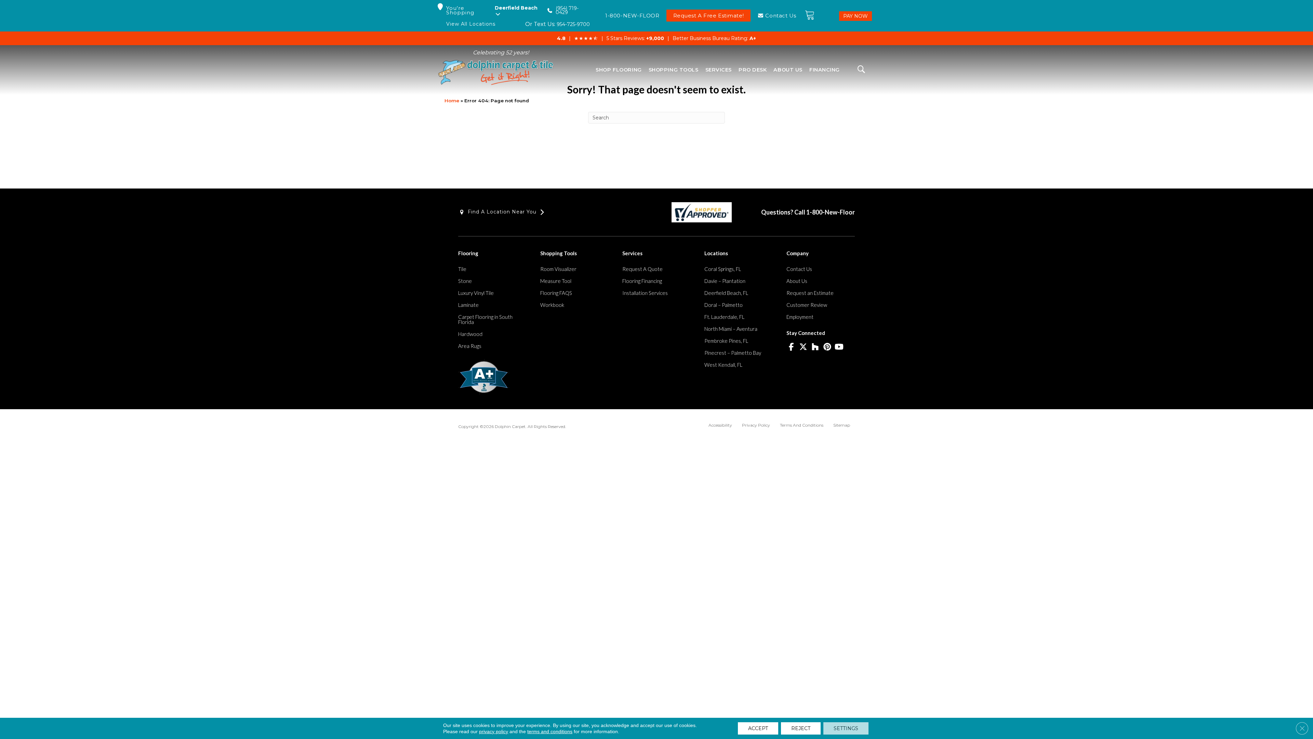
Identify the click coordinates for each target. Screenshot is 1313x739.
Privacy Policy (756, 425)
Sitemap (841, 425)
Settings (846, 728)
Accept (758, 728)
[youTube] (839, 347)
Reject (800, 728)
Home (452, 100)
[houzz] (815, 347)
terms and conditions (549, 731)
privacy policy (493, 731)
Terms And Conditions (801, 425)
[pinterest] (827, 347)
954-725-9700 (573, 24)
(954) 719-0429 (567, 10)
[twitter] (803, 347)
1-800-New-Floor (830, 212)
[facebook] (791, 347)
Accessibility (720, 425)
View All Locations (470, 24)
